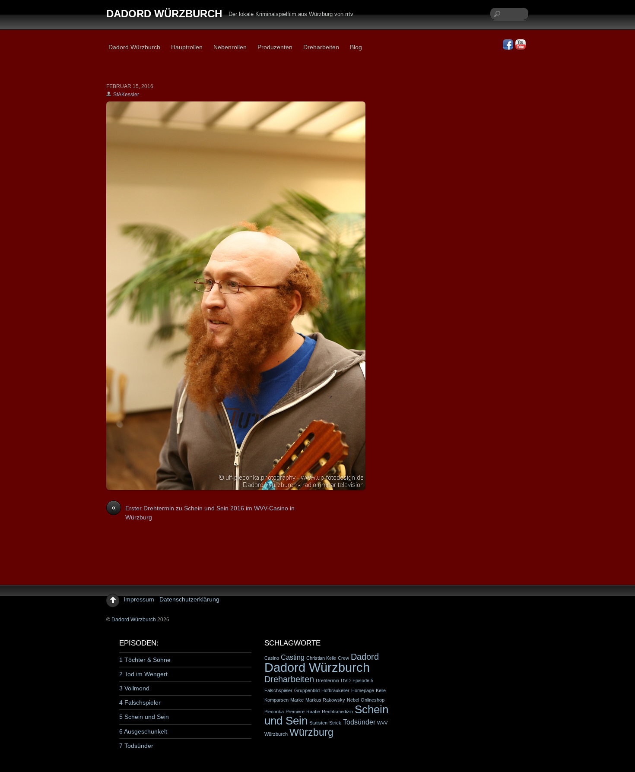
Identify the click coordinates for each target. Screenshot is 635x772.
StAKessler (126, 95)
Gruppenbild (307, 690)
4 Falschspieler (140, 702)
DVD (346, 680)
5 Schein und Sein (144, 716)
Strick (335, 722)
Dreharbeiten (321, 47)
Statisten (318, 722)
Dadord (365, 656)
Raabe (313, 711)
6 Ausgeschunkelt (143, 731)
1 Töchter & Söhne (145, 659)
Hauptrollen (187, 47)
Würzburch (276, 734)
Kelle (381, 690)
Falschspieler (278, 690)
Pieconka (274, 711)
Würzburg (311, 732)
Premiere (295, 711)
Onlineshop (372, 699)
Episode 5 (362, 680)
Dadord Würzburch (134, 47)
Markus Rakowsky (325, 699)
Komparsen (276, 699)
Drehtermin (327, 680)
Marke (297, 699)
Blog (356, 47)
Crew (343, 658)
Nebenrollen (230, 47)
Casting (293, 657)
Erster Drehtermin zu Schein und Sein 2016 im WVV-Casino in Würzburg (203, 512)
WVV (382, 722)
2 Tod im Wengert (143, 674)
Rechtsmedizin (337, 711)
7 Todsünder (136, 745)
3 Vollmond (134, 688)
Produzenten (274, 47)
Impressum (139, 599)
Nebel (353, 699)
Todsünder (359, 722)
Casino (271, 658)
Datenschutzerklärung (189, 599)
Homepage (362, 690)
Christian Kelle (321, 658)
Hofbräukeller (335, 690)
